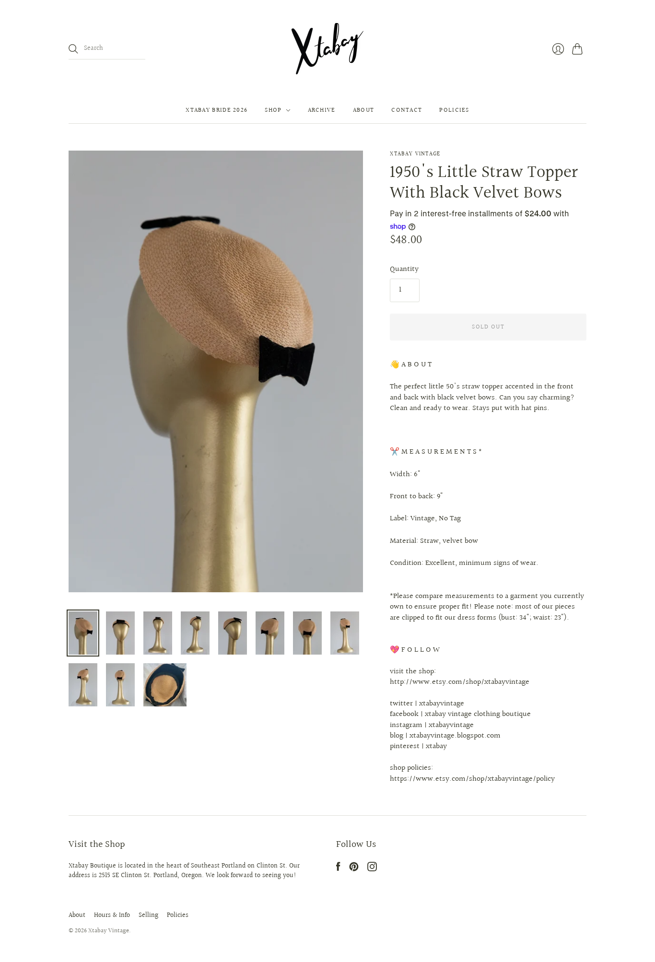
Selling (148, 915)
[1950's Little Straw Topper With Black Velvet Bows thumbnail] (83, 633)
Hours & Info (112, 915)
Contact (406, 110)
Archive (322, 110)
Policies (454, 110)
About (363, 110)
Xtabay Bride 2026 (216, 110)
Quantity (404, 269)
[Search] (73, 49)
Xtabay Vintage (415, 154)
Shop (273, 110)
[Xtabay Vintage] (327, 48)
